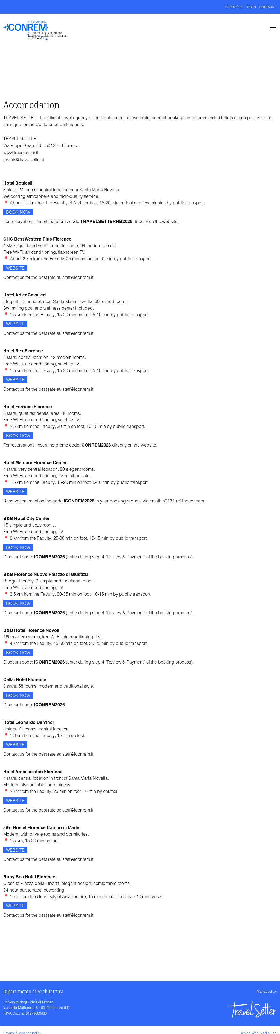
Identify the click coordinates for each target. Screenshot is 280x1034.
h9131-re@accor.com (183, 501)
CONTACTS (267, 7)
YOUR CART (233, 7)
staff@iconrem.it (77, 277)
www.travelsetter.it (20, 152)
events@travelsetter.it (23, 159)
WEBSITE (15, 268)
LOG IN (251, 7)
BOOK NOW (18, 212)
